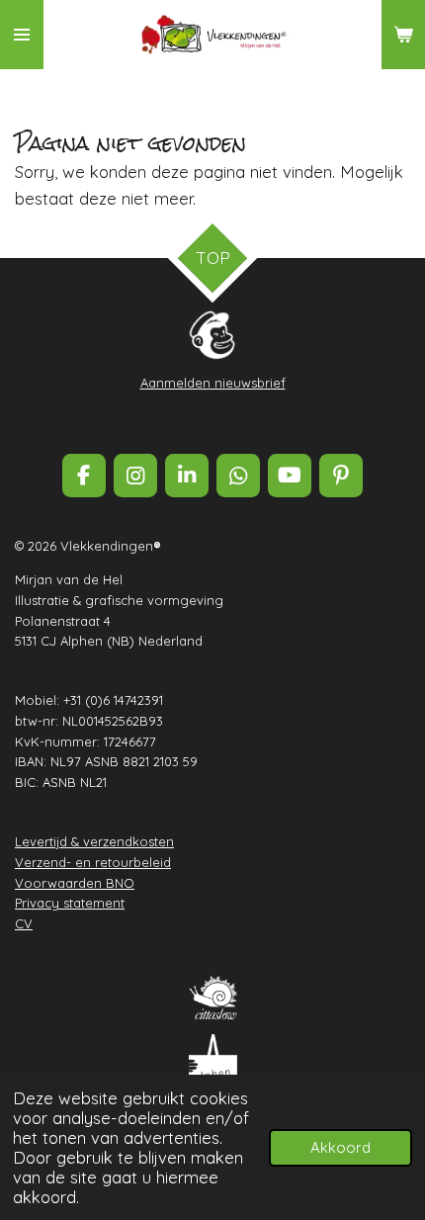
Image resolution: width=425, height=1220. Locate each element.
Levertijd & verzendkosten (94, 841)
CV (24, 923)
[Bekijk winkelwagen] (403, 34)
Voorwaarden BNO (74, 883)
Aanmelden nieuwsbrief (213, 383)
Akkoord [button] (340, 1147)
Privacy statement (70, 903)
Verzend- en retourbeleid (93, 862)
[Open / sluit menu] (21, 34)
